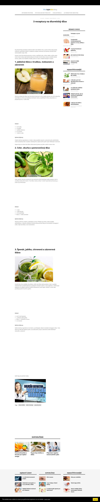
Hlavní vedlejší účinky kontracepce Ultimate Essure (76, 490)
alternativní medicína (71, 13)
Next (62, 445)
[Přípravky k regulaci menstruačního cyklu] (54, 447)
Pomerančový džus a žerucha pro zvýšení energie (21, 454)
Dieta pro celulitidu (76, 477)
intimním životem (27, 13)
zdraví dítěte (22, 405)
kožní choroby (29, 405)
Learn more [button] (47, 499)
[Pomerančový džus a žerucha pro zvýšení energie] (22, 447)
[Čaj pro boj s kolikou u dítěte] (38, 447)
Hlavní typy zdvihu (75, 483)
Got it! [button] (95, 499)
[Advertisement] (37, 34)
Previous (12, 445)
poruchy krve (38, 405)
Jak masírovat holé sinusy (77, 55)
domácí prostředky (50, 18)
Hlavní (42, 18)
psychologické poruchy (43, 13)
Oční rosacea (50, 477)
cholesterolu (57, 13)
